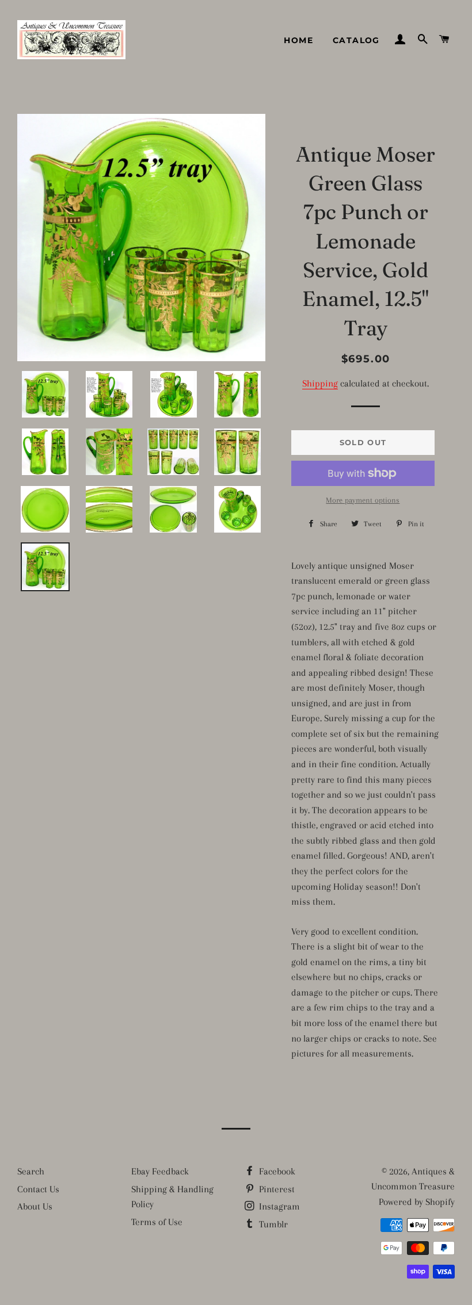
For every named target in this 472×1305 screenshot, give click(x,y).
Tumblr (272, 1224)
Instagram (278, 1206)
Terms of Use (156, 1221)
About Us (34, 1206)
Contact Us (38, 1189)
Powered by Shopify (417, 1201)
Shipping (320, 383)
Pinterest (276, 1189)
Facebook (276, 1171)
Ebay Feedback (160, 1171)
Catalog (356, 40)
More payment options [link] (362, 500)
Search (30, 1171)
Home (298, 40)
